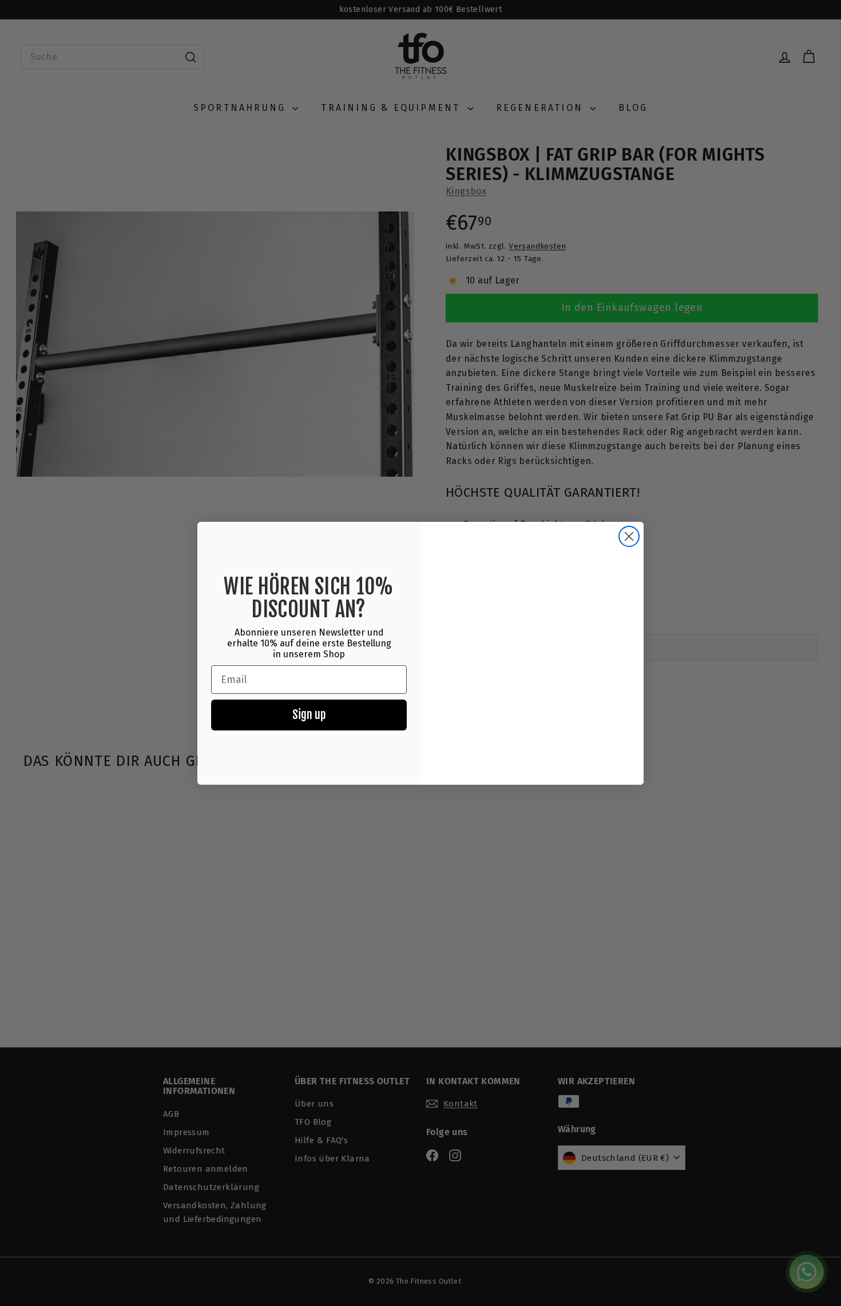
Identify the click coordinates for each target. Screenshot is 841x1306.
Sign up (309, 715)
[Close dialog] (629, 536)
